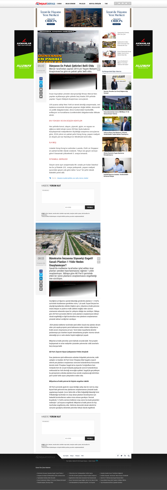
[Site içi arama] (129, 3)
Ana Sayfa (65, 455)
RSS (82, 455)
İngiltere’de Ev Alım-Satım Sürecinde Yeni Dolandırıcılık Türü (81, 478)
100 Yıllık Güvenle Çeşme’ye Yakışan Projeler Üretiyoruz (83, 475)
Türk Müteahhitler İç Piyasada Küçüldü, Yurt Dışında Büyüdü (81, 483)
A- (99, 69)
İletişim (77, 455)
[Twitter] (41, 82)
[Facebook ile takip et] (118, 456)
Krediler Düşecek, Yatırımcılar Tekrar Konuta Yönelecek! (114, 475)
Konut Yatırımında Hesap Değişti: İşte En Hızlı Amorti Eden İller (82, 480)
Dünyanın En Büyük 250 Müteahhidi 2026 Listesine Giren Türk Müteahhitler (50, 476)
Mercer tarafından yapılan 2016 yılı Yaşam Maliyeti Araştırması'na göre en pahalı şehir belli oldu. (73, 70)
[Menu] (115, 3)
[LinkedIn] (41, 85)
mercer (81, 178)
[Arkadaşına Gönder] (41, 89)
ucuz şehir (75, 178)
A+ (99, 66)
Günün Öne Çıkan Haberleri (43, 467)
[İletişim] (126, 3)
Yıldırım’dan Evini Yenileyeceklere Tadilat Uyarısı (81, 473)
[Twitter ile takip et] (121, 456)
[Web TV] (119, 3)
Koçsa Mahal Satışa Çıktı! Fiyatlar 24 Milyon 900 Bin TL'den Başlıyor (112, 480)
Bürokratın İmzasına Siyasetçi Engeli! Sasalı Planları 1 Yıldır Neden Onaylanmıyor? (50, 473)
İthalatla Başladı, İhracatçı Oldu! (45, 482)
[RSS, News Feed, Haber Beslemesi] (125, 456)
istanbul (86, 178)
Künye (72, 455)
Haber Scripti (92, 461)
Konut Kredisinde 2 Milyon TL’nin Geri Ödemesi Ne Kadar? (51, 480)
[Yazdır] (41, 93)
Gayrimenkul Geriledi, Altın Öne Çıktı (46, 478)
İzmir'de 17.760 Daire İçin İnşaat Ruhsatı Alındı (112, 478)
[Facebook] (41, 78)
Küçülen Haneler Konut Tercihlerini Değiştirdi (112, 473)
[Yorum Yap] (41, 96)
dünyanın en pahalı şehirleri (64, 178)
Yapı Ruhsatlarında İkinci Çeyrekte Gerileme (111, 482)
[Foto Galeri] (122, 3)
